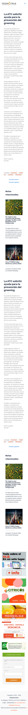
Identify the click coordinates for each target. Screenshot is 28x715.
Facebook (14, 172)
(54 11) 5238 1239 (20, 702)
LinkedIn (10, 174)
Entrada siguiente (14, 182)
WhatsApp (18, 174)
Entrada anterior (14, 179)
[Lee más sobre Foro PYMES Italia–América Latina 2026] (14, 252)
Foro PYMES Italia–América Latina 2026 (13, 263)
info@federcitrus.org (14, 705)
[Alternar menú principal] (25, 3)
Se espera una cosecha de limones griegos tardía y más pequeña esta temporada (13, 220)
